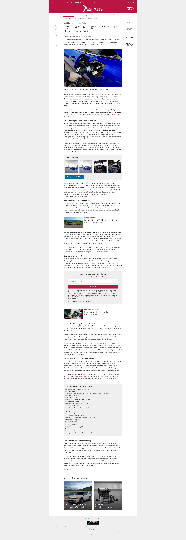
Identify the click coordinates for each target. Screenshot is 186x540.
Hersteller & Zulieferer (68, 15)
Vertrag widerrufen (91, 526)
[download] (56, 42)
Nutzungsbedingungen (75, 293)
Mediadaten (97, 526)
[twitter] (56, 26)
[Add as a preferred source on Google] (93, 523)
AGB (68, 526)
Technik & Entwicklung (81, 15)
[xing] (56, 29)
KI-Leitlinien (122, 526)
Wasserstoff (81, 192)
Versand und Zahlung (113, 526)
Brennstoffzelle (81, 103)
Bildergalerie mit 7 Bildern (75, 177)
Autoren (129, 526)
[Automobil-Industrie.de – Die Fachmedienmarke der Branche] (52, 14)
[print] (56, 39)
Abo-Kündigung (84, 526)
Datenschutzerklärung (109, 293)
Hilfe (119, 526)
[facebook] (56, 23)
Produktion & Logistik (93, 15)
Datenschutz (71, 526)
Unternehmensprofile (122, 15)
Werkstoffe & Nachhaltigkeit (108, 15)
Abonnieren (93, 286)
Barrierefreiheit (78, 526)
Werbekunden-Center (105, 526)
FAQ (126, 526)
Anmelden (130, 2)
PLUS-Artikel (58, 15)
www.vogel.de (117, 532)
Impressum (58, 526)
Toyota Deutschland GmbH (129, 29)
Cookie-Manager (63, 526)
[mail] (56, 35)
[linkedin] (56, 32)
